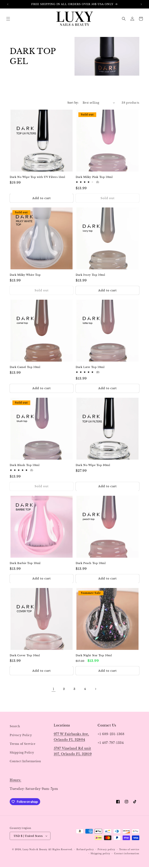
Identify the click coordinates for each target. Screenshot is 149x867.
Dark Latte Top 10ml (90, 367)
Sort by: (73, 102)
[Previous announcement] (7, 4)
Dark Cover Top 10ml (25, 655)
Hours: (15, 780)
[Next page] (95, 689)
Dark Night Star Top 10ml (94, 655)
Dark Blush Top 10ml (24, 465)
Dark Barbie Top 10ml (25, 563)
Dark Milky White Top (25, 274)
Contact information (126, 853)
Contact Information (25, 761)
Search (15, 726)
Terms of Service (23, 744)
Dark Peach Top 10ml (91, 563)
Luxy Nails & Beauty (35, 849)
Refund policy (85, 849)
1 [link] (53, 689)
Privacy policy (106, 849)
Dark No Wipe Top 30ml (93, 465)
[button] (8, 19)
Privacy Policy (21, 735)
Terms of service (129, 849)
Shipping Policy (22, 752)
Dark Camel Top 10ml (25, 367)
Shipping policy (100, 853)
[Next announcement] (141, 4)
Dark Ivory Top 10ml (90, 274)
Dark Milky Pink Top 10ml (94, 177)
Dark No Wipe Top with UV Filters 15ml (37, 177)
